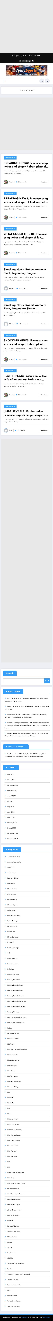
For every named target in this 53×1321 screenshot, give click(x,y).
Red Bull (10, 1221)
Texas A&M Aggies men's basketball (18, 1274)
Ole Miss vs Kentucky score (16, 1194)
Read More (44, 182)
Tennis (9, 1269)
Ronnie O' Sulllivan (13, 1226)
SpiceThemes (46, 1317)
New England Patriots (14, 1135)
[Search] (41, 81)
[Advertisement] (26, 26)
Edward (11, 288)
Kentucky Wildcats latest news (16, 1017)
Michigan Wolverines (14, 1081)
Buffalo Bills (11, 883)
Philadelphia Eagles (13, 1204)
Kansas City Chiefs (13, 974)
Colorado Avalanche (13, 915)
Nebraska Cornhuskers (14, 1130)
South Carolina (12, 1253)
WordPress (24, 1317)
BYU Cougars (11, 894)
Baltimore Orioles (12, 878)
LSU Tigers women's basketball (17, 1049)
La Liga (9, 1028)
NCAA (9, 1113)
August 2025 (11, 796)
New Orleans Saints (13, 1140)
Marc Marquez (12, 1065)
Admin (11, 182)
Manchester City (12, 1055)
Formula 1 (10, 942)
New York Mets (12, 1156)
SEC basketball (12, 1237)
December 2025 (12, 785)
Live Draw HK (11, 754)
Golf (8, 953)
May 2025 (10, 807)
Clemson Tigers (12, 905)
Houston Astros (12, 958)
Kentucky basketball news (15, 996)
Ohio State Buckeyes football (16, 1183)
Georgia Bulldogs (13, 948)
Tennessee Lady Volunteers (15, 1263)
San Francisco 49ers (13, 1231)
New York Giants (12, 1146)
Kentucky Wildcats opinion (15, 1023)
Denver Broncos (12, 926)
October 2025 (12, 790)
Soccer (9, 1247)
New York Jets (11, 1151)
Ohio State (10, 1178)
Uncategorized (10, 158)
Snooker (10, 1242)
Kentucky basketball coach (15, 985)
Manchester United (13, 1060)
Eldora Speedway (12, 937)
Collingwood (11, 910)
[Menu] (4, 81)
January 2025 (11, 828)
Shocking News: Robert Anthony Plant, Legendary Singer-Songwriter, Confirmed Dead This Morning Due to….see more (25, 271)
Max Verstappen (12, 1076)
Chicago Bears (12, 899)
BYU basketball (12, 889)
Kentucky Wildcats (13, 1012)
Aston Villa (10, 867)
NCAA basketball (12, 1119)
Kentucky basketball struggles (16, 1001)
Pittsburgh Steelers (13, 1215)
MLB (8, 1092)
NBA (8, 1108)
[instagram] (29, 61)
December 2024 (12, 833)
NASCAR (10, 1103)
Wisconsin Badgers (13, 1306)
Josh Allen (10, 969)
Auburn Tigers (11, 873)
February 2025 (12, 823)
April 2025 (10, 812)
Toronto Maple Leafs (13, 1285)
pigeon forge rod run (14, 1210)
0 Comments (22, 182)
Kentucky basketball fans (15, 990)
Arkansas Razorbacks (14, 862)
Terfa (10, 430)
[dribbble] (26, 61)
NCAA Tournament (13, 1124)
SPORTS (10, 1258)
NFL (8, 1162)
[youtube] (33, 61)
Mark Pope (10, 1071)
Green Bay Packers (13, 857)
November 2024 (12, 839)
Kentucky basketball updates (16, 1006)
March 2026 (11, 780)
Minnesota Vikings (13, 1087)
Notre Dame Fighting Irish (15, 1172)
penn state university (13, 1199)
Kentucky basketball (13, 980)
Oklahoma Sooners (13, 1189)
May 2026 (10, 774)
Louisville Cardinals (13, 1039)
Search (10, 673)
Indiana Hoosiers (12, 964)
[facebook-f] (20, 61)
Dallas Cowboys (12, 921)
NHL (8, 1167)
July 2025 (10, 801)
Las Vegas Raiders (13, 1033)
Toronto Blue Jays (12, 1280)
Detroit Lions (11, 932)
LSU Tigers (10, 1044)
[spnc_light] (47, 80)
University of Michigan (14, 1301)
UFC (8, 1290)
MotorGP (10, 1098)
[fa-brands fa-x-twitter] (23, 61)
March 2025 (11, 817)
